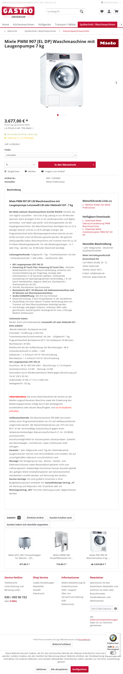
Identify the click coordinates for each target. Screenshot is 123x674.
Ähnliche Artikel (35, 517)
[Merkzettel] (102, 11)
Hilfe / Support (69, 589)
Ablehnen (41, 669)
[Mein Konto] (109, 11)
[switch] (113, 653)
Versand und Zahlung (72, 597)
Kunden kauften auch (61, 517)
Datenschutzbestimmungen (104, 619)
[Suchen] (81, 11)
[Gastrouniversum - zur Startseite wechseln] (18, 12)
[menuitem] (65, 11)
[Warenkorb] (116, 11)
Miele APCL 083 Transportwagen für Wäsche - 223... (24, 556)
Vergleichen (13, 171)
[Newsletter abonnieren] (115, 609)
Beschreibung (14, 189)
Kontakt (37, 589)
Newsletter (38, 586)
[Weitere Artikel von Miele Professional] (107, 44)
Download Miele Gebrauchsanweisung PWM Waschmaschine (96, 223)
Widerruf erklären (61, 644)
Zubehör (13, 517)
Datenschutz (68, 604)
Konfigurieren (79, 669)
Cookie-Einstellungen (43, 582)
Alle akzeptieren (59, 669)
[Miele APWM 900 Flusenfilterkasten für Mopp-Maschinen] (61, 541)
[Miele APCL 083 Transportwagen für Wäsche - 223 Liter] (25, 541)
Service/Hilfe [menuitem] (111, 2)
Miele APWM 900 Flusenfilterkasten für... (61, 556)
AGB (64, 600)
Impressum (38, 593)
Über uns (66, 593)
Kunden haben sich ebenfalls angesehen (27, 524)
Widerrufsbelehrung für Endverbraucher (74, 584)
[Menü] (118, 634)
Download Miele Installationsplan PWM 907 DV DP (97, 232)
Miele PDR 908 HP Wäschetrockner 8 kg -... (98, 556)
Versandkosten (84, 639)
